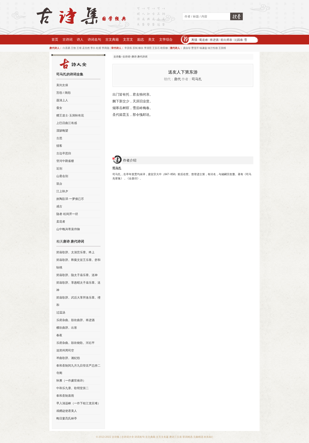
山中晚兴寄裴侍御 (68, 229)
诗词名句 (94, 39)
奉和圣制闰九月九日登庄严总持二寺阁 (78, 369)
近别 (59, 168)
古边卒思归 (63, 153)
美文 (151, 39)
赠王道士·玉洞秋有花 (70, 115)
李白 (92, 48)
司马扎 (197, 79)
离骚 (194, 39)
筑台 (59, 183)
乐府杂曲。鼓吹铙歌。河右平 (75, 342)
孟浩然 (86, 48)
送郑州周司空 (65, 350)
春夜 (59, 335)
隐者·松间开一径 (67, 214)
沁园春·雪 (240, 39)
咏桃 (59, 267)
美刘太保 (62, 85)
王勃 (73, 48)
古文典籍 (112, 39)
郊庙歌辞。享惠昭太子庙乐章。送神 (78, 286)
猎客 (59, 145)
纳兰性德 (213, 48)
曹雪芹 (195, 48)
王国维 (222, 48)
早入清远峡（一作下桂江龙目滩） (78, 403)
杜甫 (98, 48)
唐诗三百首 (175, 436)
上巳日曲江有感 (66, 123)
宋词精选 (187, 436)
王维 (79, 48)
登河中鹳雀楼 (65, 161)
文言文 (128, 39)
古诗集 (117, 56)
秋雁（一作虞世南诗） (71, 380)
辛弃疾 (128, 48)
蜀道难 (203, 39)
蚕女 (59, 107)
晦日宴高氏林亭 (66, 418)
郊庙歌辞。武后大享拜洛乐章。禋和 (78, 301)
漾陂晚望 (62, 130)
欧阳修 (164, 48)
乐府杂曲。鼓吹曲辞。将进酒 (75, 320)
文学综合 (166, 39)
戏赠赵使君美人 (66, 410)
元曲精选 (198, 436)
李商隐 (105, 48)
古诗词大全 (127, 436)
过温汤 (60, 312)
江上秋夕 (62, 191)
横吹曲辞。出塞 (66, 327)
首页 (55, 39)
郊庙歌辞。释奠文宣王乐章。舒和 (78, 260)
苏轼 (135, 48)
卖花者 (60, 221)
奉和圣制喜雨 (65, 395)
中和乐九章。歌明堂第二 (72, 388)
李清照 (148, 48)
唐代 (177, 79)
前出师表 (226, 39)
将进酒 (214, 39)
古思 (59, 138)
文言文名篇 (162, 436)
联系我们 (208, 437)
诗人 (80, 39)
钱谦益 (203, 48)
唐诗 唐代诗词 (139, 56)
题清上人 (62, 100)
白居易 (66, 48)
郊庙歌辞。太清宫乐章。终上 (75, 252)
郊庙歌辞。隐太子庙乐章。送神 (77, 275)
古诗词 (67, 39)
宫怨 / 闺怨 (63, 92)
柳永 (140, 48)
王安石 (156, 48)
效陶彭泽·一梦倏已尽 (70, 198)
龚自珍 (187, 48)
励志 (140, 39)
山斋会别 (62, 176)
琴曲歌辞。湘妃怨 (68, 358)
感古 (59, 206)
